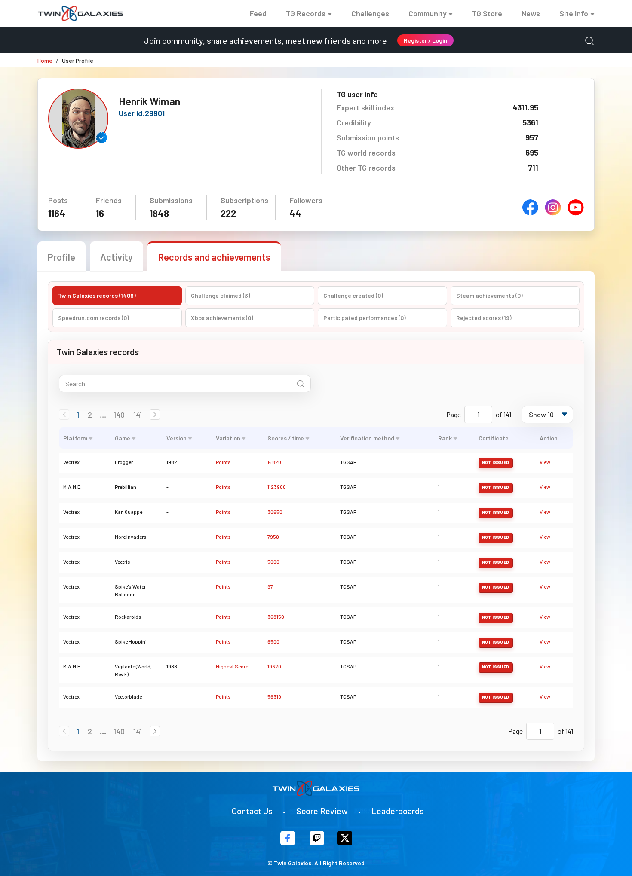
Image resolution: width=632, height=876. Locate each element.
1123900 (276, 487)
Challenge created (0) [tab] (353, 295)
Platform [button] (75, 438)
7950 (273, 537)
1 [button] (78, 414)
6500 (273, 641)
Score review (322, 811)
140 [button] (119, 414)
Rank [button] (445, 438)
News (531, 13)
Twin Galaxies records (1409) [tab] (97, 295)
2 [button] (90, 414)
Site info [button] (573, 13)
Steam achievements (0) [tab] (489, 295)
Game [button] (122, 438)
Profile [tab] (61, 256)
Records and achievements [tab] (214, 256)
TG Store (487, 13)
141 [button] (137, 414)
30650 (274, 512)
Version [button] (176, 438)
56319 (274, 696)
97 (270, 586)
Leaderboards (397, 811)
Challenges (370, 13)
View (545, 462)
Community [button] (427, 13)
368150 (275, 617)
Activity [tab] (116, 256)
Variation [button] (228, 438)
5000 (273, 562)
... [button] (103, 414)
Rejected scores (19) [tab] (484, 317)
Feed (258, 13)
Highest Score (232, 666)
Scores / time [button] (285, 438)
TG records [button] (305, 13)
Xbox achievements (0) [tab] (222, 317)
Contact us (252, 811)
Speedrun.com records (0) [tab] (93, 317)
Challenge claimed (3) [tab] (220, 295)
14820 (274, 462)
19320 (274, 666)
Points (223, 462)
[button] (155, 414)
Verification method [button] (367, 438)
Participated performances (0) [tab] (364, 317)
